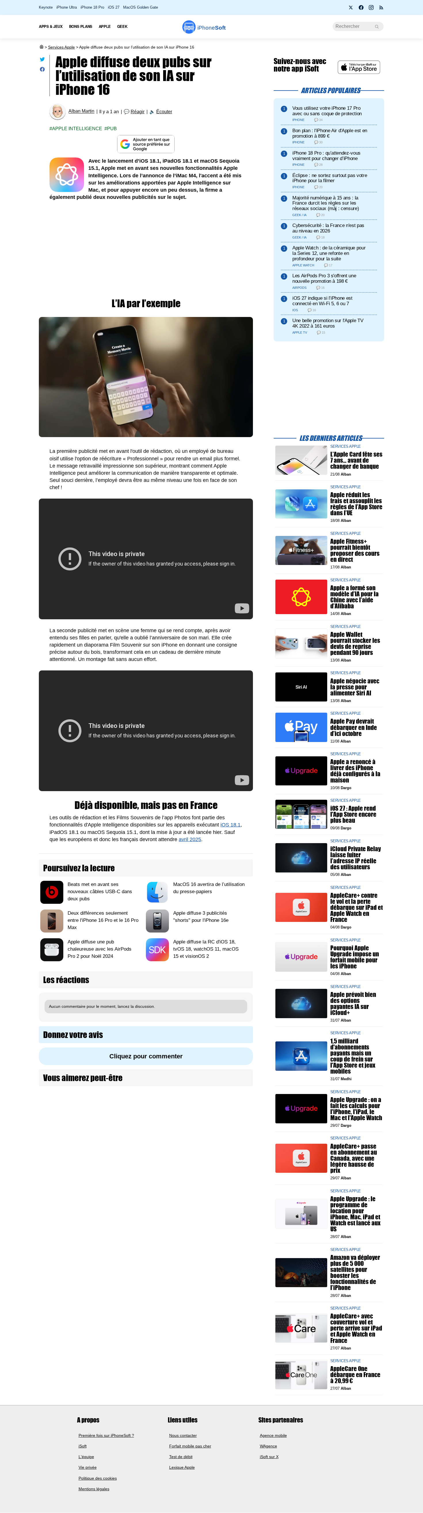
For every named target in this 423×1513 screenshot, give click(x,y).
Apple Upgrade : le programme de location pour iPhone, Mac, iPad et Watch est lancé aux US (355, 1213)
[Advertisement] (146, 249)
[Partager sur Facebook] (42, 70)
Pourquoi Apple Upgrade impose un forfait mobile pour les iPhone (354, 957)
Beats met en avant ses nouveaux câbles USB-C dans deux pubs (100, 891)
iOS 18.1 (230, 825)
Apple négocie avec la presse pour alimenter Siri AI (354, 687)
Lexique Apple (182, 1467)
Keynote (46, 7)
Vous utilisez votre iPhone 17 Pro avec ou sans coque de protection (327, 110)
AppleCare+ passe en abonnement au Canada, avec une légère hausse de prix (353, 1158)
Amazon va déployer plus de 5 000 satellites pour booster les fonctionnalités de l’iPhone (355, 1272)
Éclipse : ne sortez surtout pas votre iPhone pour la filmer (329, 178)
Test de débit (181, 1456)
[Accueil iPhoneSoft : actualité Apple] (41, 47)
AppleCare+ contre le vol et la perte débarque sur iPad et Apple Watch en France (356, 907)
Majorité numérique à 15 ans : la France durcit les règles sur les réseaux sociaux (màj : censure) (325, 203)
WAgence (268, 1446)
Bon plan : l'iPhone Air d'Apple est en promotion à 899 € (329, 133)
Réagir (137, 111)
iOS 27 (113, 7)
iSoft (83, 1446)
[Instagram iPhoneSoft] (371, 9)
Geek (122, 26)
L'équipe (86, 1456)
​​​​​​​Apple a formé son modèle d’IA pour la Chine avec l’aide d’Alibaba (354, 597)
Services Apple (61, 47)
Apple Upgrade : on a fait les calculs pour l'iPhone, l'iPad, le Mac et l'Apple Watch (356, 1108)
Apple (105, 26)
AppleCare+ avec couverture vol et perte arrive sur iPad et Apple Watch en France (356, 1328)
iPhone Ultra (66, 7)
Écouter (164, 111)
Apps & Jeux (51, 26)
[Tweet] (42, 60)
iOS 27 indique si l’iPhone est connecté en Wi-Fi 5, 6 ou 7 (322, 300)
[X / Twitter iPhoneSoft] (351, 9)
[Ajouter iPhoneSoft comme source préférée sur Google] (146, 144)
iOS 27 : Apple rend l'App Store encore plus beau (353, 814)
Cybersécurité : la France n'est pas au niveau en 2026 (328, 228)
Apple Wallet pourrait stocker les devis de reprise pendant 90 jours (355, 643)
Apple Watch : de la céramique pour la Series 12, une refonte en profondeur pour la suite (328, 253)
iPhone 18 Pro (92, 7)
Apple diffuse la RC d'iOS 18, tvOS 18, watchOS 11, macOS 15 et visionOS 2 (206, 949)
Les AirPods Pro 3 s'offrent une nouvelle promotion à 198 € (324, 278)
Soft (211, 28)
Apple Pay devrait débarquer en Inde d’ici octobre (353, 727)
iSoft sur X (269, 1456)
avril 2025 (190, 839)
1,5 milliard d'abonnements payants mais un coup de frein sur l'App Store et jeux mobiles (352, 1056)
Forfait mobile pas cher (190, 1446)
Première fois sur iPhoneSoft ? (106, 1435)
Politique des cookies (98, 1478)
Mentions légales (94, 1489)
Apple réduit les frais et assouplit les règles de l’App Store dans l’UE (356, 504)
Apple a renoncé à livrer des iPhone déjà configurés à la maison (355, 771)
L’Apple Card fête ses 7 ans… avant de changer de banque (356, 460)
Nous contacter (183, 1435)
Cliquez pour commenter (146, 1056)
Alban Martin (81, 111)
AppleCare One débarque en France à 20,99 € (355, 1375)
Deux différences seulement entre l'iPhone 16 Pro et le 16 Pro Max (103, 920)
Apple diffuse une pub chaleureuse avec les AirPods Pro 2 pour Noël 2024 (100, 949)
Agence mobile (273, 1435)
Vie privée (88, 1467)
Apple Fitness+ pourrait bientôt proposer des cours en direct (355, 550)
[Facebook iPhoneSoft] (361, 9)
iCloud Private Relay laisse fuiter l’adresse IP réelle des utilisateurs (355, 857)
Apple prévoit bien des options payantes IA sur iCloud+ (353, 1003)
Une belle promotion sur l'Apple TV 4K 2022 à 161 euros (327, 323)
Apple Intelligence (77, 128)
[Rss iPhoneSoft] (381, 9)
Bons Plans (80, 26)
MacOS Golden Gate (140, 7)
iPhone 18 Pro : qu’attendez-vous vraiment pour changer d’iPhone (326, 155)
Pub (112, 128)
